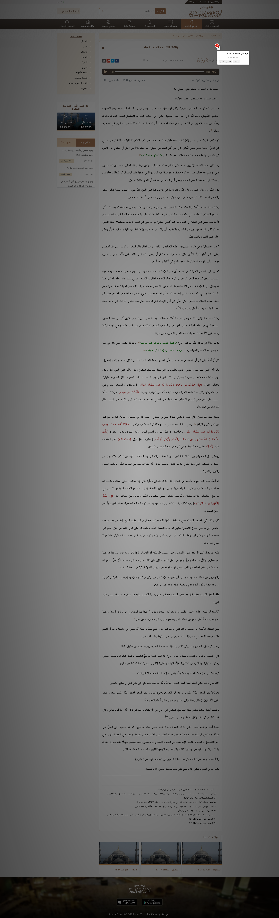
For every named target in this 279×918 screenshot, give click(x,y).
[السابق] (218, 48)
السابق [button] (228, 61)
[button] (237, 57)
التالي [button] (222, 61)
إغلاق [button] (236, 61)
